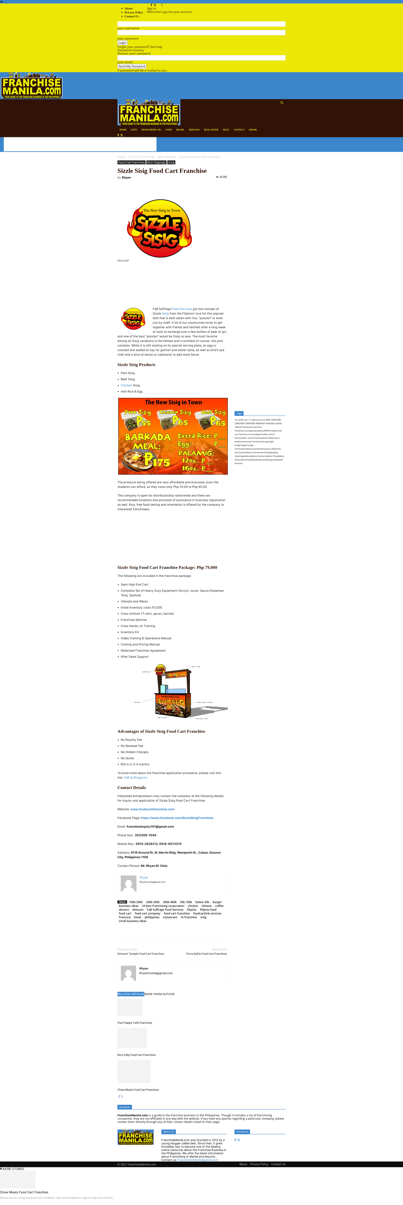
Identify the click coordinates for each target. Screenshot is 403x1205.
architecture (248, 448)
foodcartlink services (207, 913)
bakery (247, 456)
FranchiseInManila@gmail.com (198, 1160)
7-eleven (254, 419)
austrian (253, 452)
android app (262, 441)
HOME (123, 130)
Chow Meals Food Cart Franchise (138, 1089)
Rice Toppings (167, 157)
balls (252, 459)
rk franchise (189, 917)
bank (276, 459)
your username (128, 28)
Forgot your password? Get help (139, 47)
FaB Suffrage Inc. (136, 777)
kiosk (137, 917)
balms (257, 459)
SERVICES (194, 130)
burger (217, 902)
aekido (260, 430)
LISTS (134, 130)
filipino (191, 909)
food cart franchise (177, 913)
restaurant (170, 917)
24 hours (262, 419)
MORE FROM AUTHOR (159, 994)
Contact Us (278, 1164)
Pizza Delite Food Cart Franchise (206, 953)
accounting (246, 430)
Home (121, 157)
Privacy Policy (134, 12)
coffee (219, 905)
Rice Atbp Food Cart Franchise (136, 1055)
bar (241, 463)
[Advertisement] (80, 144)
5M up (244, 419)
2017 (241, 427)
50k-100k (186, 902)
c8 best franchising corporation (163, 905)
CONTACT (239, 130)
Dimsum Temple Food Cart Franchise (140, 953)
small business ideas (133, 920)
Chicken (126, 385)
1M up (238, 419)
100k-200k (136, 902)
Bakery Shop (272, 456)
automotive (262, 452)
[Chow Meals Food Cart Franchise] (172, 1071)
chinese (207, 905)
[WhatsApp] (161, 189)
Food (175, 309)
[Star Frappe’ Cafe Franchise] (172, 1007)
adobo (254, 430)
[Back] (161, 5)
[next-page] (121, 1096)
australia (245, 452)
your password (127, 38)
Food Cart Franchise (141, 157)
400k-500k (265, 423)
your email (125, 62)
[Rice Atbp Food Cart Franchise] (172, 1038)
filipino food (208, 909)
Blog (226, 130)
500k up (273, 423)
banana (263, 459)
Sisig (171, 162)
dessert (124, 909)
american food (250, 441)
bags (242, 456)
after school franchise (253, 437)
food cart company (147, 913)
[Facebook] (152, 5)
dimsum (137, 909)
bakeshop (245, 459)
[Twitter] (155, 5)
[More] (168, 189)
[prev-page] (118, 1096)
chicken (193, 905)
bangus (270, 459)
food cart (125, 913)
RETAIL (180, 130)
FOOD (168, 130)
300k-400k (170, 902)
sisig (203, 917)
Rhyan (126, 177)
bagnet (271, 452)
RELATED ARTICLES (130, 994)
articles (257, 448)
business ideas (129, 905)
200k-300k (153, 902)
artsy (263, 448)
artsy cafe (270, 448)
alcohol (266, 437)
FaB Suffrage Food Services (165, 909)
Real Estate (211, 130)
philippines (152, 917)
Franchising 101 (151, 130)
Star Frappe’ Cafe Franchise (134, 1022)
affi (265, 430)
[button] (282, 103)
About (129, 8)
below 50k (202, 902)
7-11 (248, 419)
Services (186, 309)
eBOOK (253, 130)
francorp (125, 917)
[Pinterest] (154, 189)
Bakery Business (258, 456)
